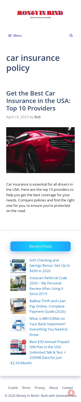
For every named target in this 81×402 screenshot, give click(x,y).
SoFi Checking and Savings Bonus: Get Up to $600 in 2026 (49, 265)
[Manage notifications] (71, 392)
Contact (67, 388)
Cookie (13, 388)
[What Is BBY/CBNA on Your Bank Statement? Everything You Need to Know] (18, 324)
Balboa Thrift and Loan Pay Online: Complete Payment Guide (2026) (47, 306)
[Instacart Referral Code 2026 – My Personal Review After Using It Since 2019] (18, 283)
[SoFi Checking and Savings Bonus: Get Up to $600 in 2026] (18, 266)
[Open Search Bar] (71, 35)
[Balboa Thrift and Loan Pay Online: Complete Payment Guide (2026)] (18, 306)
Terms (26, 388)
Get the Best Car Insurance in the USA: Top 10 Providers (38, 100)
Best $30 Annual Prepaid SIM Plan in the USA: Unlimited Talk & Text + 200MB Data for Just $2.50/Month (39, 352)
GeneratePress (66, 395)
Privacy (40, 388)
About (53, 388)
